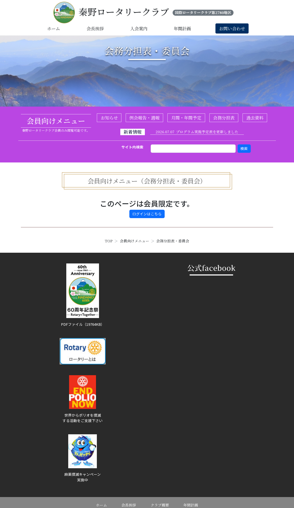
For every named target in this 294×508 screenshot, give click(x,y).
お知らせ (109, 118)
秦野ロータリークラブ (124, 11)
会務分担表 (224, 118)
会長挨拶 (95, 28)
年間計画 (182, 28)
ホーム (53, 28)
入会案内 (138, 28)
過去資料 (254, 118)
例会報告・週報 (144, 118)
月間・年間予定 (186, 118)
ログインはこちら (147, 213)
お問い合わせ (232, 28)
